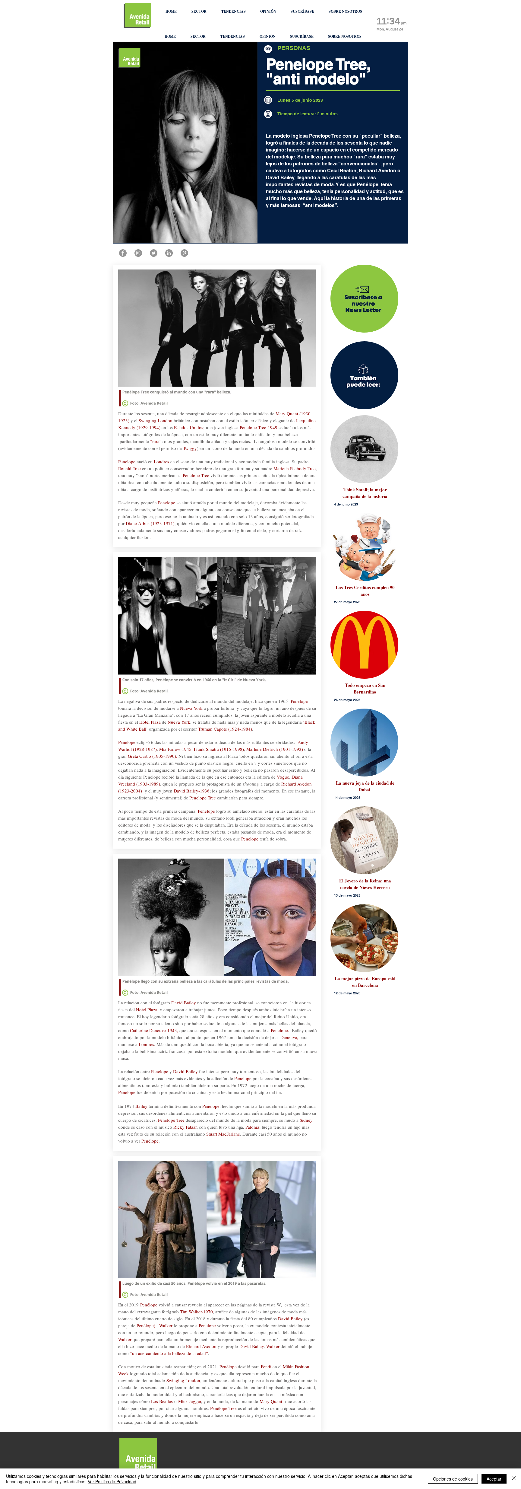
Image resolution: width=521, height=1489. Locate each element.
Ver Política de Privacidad (112, 1481)
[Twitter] (153, 253)
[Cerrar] (513, 1478)
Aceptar (494, 1479)
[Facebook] (123, 253)
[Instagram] (138, 253)
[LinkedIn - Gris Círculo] (169, 253)
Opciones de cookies (453, 1479)
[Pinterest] (184, 253)
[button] (199, 11)
